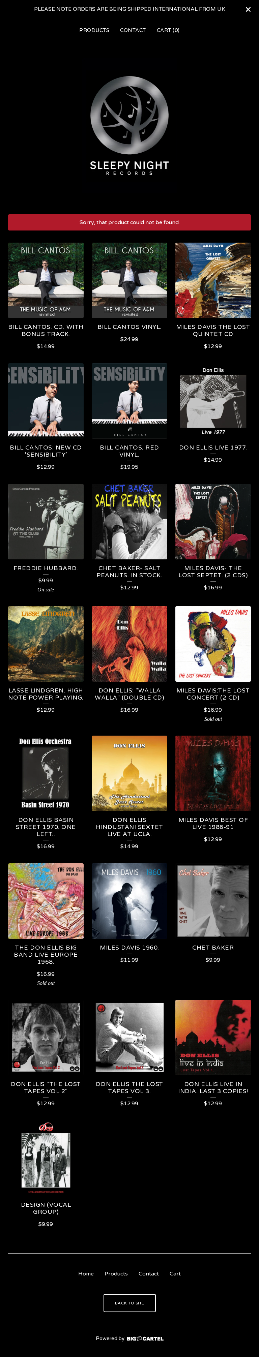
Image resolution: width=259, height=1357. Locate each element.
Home (86, 1273)
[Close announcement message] (248, 9)
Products (94, 30)
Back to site (129, 1303)
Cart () (168, 30)
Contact (133, 30)
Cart (175, 1273)
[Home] (129, 125)
